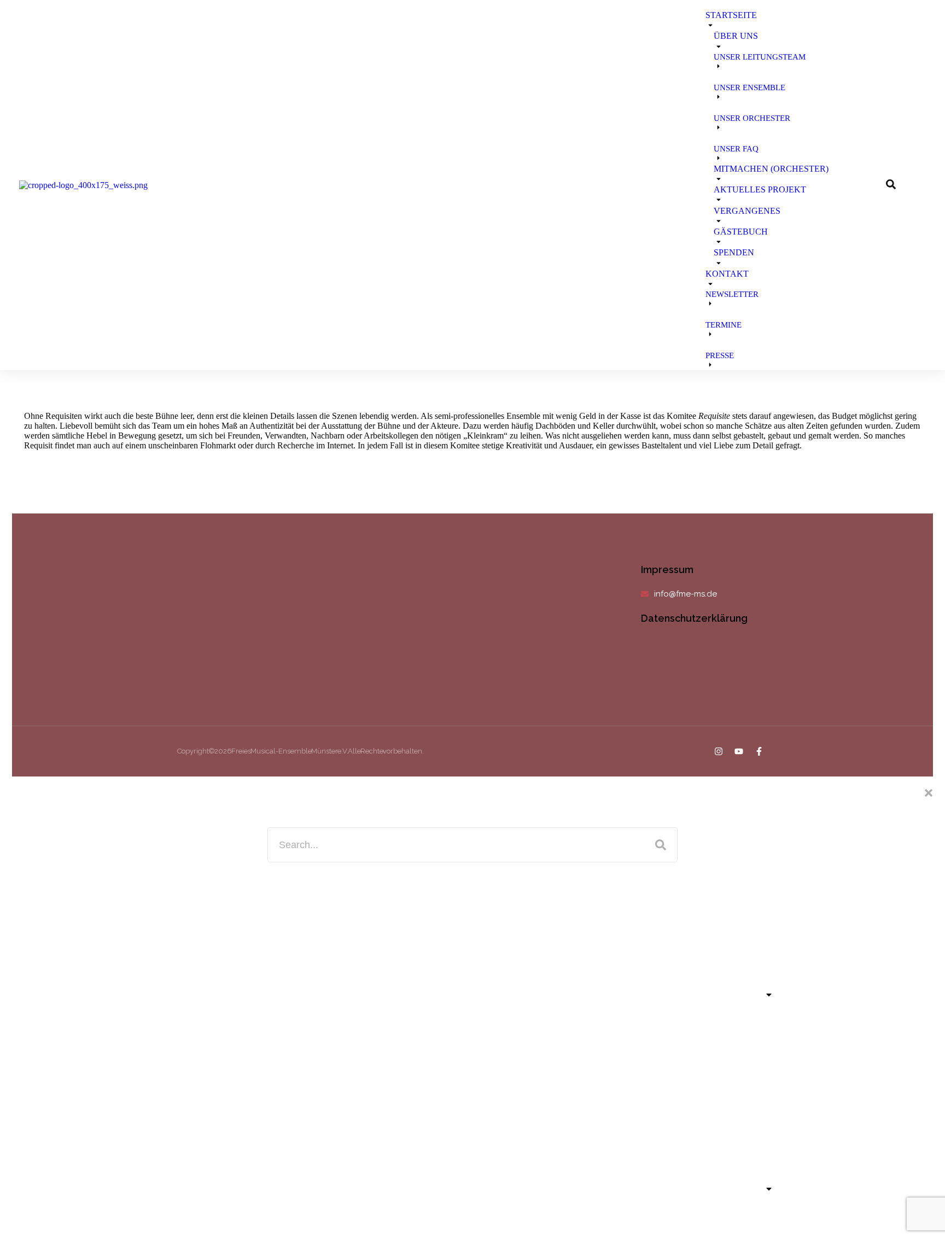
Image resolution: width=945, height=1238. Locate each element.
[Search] (660, 845)
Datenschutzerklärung (694, 618)
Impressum (667, 569)
